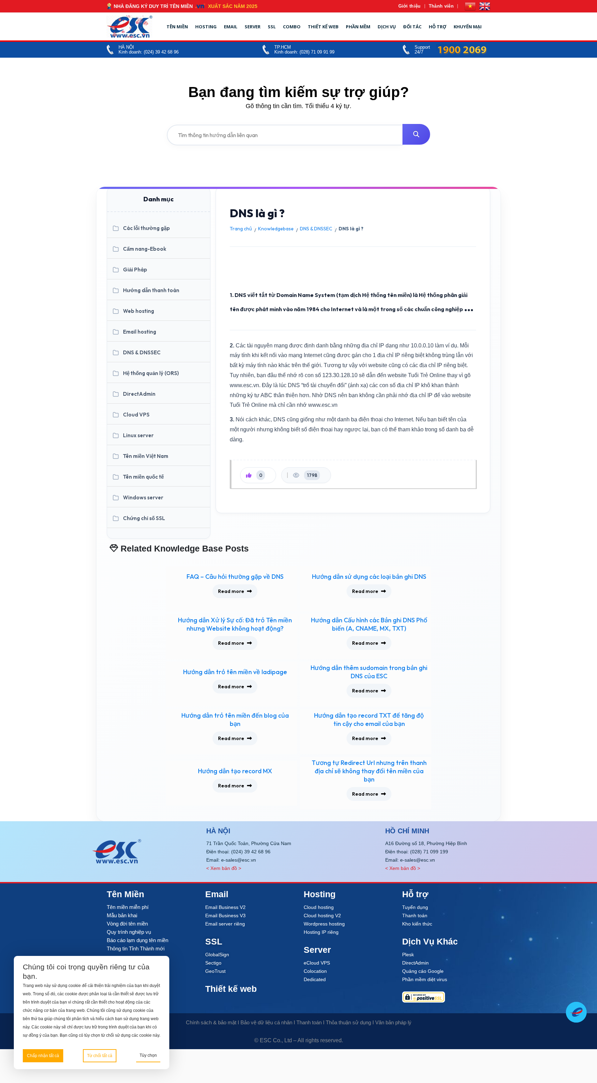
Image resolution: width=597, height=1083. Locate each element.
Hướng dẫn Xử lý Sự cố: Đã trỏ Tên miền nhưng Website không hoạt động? (235, 624)
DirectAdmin (139, 394)
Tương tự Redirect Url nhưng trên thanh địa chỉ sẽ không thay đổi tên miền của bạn (369, 771)
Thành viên (441, 6)
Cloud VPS (136, 414)
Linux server (138, 435)
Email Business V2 (225, 907)
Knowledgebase (276, 229)
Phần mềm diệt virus (424, 979)
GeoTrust (215, 971)
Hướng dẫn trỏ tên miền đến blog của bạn (235, 719)
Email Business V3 (225, 915)
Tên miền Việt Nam (145, 456)
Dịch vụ (387, 26)
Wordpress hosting (324, 924)
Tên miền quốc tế (143, 476)
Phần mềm (358, 26)
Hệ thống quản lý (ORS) (151, 373)
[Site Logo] (129, 27)
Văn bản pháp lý (393, 1022)
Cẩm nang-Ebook (144, 249)
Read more (231, 591)
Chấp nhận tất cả (43, 1055)
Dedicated (315, 979)
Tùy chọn (148, 1055)
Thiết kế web (323, 26)
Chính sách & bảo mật (211, 1022)
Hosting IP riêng (321, 932)
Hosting (206, 26)
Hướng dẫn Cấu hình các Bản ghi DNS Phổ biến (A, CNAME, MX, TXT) (369, 624)
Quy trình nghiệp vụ (129, 932)
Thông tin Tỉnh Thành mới (135, 948)
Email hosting (139, 331)
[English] (484, 6)
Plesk (408, 954)
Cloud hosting (319, 907)
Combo (292, 26)
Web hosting (138, 311)
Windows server (143, 497)
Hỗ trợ (437, 26)
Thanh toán (414, 915)
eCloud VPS (317, 963)
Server (252, 26)
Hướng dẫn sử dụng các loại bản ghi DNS (369, 577)
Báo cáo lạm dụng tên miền (137, 940)
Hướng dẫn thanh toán (151, 290)
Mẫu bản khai (122, 915)
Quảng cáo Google (423, 971)
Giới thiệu (409, 6)
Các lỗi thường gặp (146, 228)
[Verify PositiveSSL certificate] (446, 997)
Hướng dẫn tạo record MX (235, 771)
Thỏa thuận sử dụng (348, 1022)
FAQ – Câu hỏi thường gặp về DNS (235, 577)
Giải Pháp (135, 269)
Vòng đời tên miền (127, 924)
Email (230, 26)
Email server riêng (225, 924)
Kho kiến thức (417, 924)
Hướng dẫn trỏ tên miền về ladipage (235, 672)
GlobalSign (217, 954)
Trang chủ (241, 229)
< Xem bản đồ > (223, 868)
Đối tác (412, 26)
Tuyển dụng (415, 907)
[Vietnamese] (470, 6)
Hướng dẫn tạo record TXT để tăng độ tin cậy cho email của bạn (369, 719)
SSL (272, 26)
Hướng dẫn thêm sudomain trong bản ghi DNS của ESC (369, 672)
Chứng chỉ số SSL (144, 518)
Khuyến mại (468, 26)
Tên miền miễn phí (128, 907)
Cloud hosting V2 (322, 915)
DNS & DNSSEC (142, 352)
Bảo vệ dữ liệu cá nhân (266, 1022)
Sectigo (213, 963)
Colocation (315, 971)
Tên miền (177, 26)
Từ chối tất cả (99, 1055)
